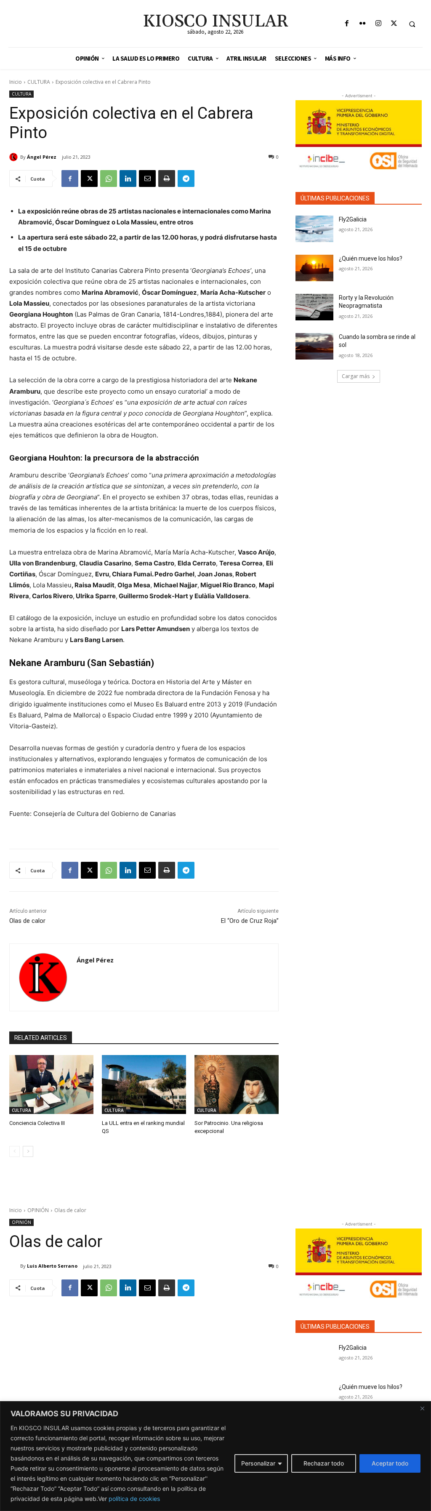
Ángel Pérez (41, 157)
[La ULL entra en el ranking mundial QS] (144, 1084)
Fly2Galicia (353, 219)
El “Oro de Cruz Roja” (250, 921)
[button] (412, 24)
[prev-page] (14, 1151)
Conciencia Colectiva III (37, 1123)
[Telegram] (186, 178)
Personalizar (258, 1463)
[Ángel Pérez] (14, 157)
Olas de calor (27, 921)
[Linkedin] (128, 178)
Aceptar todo (390, 1463)
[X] (393, 23)
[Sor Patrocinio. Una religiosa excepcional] (236, 1084)
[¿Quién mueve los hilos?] (314, 268)
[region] (215, 1456)
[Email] (147, 178)
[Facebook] (347, 23)
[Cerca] (422, 1408)
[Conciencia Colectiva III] (51, 1084)
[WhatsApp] (108, 178)
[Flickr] (362, 23)
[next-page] (28, 1151)
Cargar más (356, 376)
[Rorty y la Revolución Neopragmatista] (314, 307)
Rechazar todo (323, 1463)
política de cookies (134, 1498)
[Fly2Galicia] (314, 229)
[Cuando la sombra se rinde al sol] (314, 346)
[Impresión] (166, 178)
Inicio (15, 81)
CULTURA (38, 81)
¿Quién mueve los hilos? (370, 258)
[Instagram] (378, 23)
